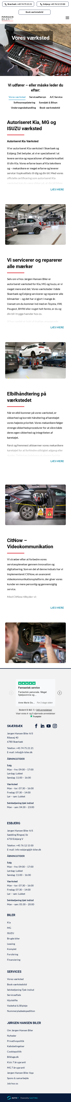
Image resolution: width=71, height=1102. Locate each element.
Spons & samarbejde (18, 1078)
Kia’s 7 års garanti (16, 1062)
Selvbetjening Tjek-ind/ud (20, 989)
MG (9, 927)
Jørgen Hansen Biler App (20, 1072)
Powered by (29, 1098)
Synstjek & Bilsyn (48, 102)
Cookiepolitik (14, 1051)
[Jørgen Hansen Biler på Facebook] (36, 726)
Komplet (11, 949)
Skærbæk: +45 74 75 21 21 (19, 4)
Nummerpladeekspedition (21, 1010)
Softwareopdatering (24, 102)
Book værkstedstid (34, 12)
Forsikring (12, 954)
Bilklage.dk (13, 1056)
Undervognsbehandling (23, 108)
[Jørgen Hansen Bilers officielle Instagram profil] (55, 726)
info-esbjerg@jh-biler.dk (28, 849)
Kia (9, 922)
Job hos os (12, 1083)
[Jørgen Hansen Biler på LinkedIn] (42, 726)
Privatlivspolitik (15, 1041)
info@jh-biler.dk (23, 752)
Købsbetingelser (15, 1046)
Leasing (11, 943)
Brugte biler (13, 938)
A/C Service (56, 97)
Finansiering (13, 959)
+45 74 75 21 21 (24, 748)
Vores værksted (17, 97)
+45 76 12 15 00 (24, 845)
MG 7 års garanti (16, 1067)
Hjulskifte (12, 1000)
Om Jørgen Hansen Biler (20, 1030)
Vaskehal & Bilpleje (17, 1005)
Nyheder (11, 1035)
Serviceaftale (14, 994)
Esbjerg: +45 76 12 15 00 (54, 4)
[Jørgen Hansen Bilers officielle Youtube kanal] (49, 726)
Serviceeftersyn (37, 97)
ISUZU (10, 933)
